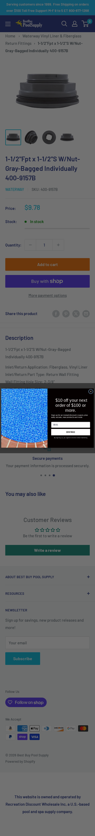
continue (70, 432)
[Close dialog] (91, 391)
